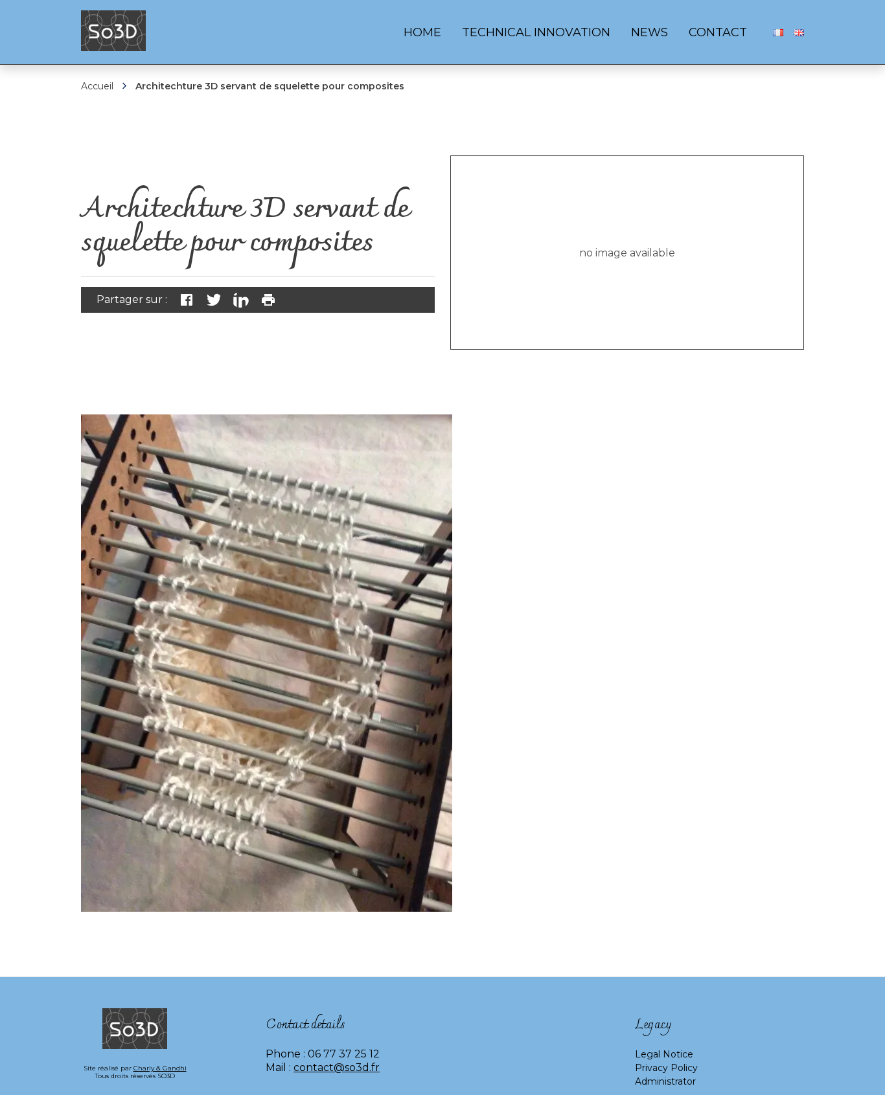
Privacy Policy (666, 1068)
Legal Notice (664, 1054)
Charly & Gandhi (160, 1068)
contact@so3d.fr (336, 1067)
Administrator (665, 1081)
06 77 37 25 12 (344, 1054)
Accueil (97, 86)
